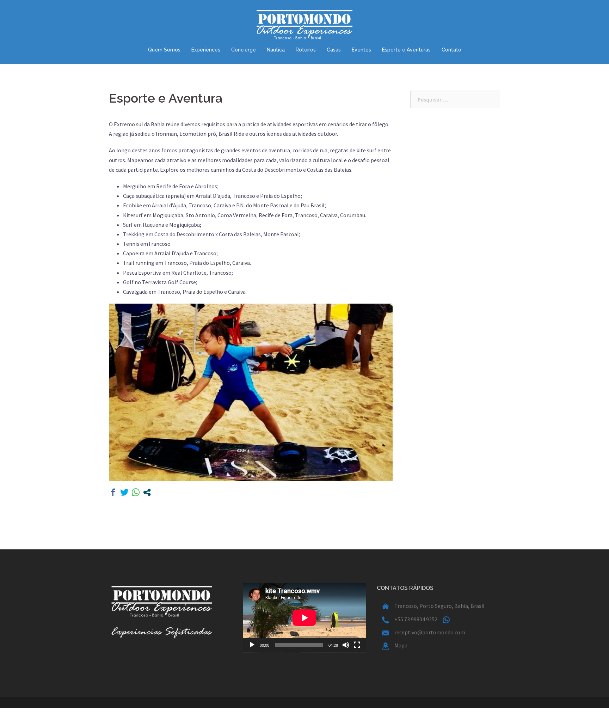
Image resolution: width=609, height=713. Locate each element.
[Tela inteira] (357, 644)
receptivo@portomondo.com (429, 632)
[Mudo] (345, 644)
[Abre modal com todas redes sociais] (147, 492)
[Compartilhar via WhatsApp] (135, 492)
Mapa (400, 645)
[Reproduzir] (252, 644)
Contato (451, 50)
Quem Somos (164, 50)
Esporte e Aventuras (406, 50)
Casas (334, 50)
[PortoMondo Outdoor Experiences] (304, 26)
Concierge (243, 50)
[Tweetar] (124, 492)
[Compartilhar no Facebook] (113, 492)
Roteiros (306, 50)
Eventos (361, 50)
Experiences (205, 50)
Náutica (276, 50)
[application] (304, 617)
